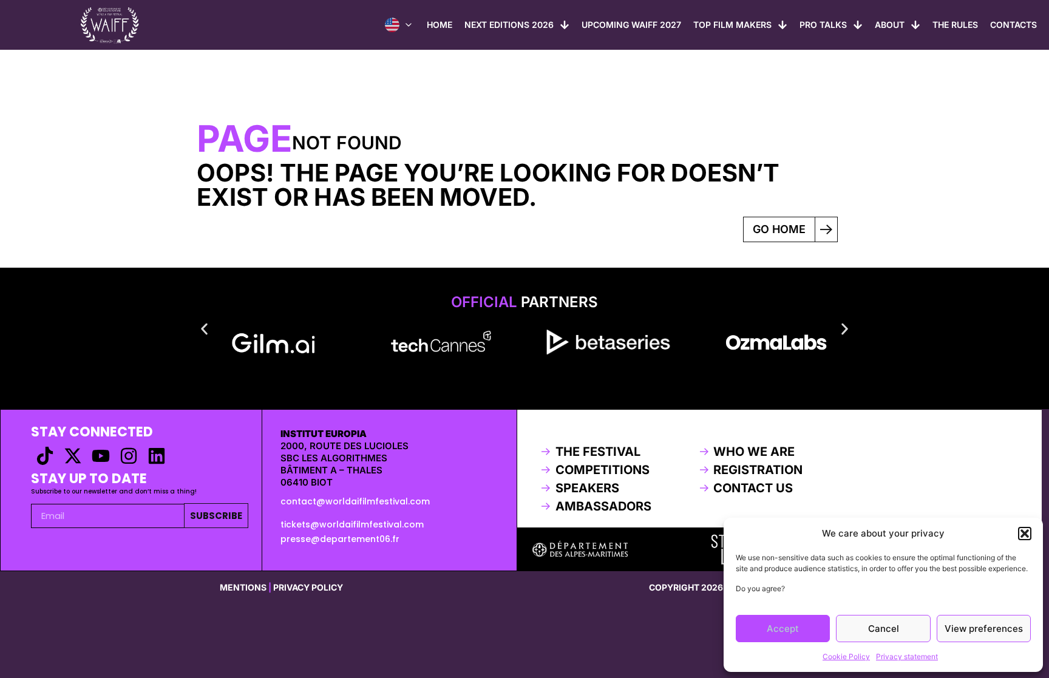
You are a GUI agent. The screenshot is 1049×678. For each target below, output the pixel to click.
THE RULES (955, 24)
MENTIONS (243, 587)
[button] (1025, 533)
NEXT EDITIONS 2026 (509, 24)
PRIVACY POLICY (308, 587)
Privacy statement (907, 656)
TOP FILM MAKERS (732, 24)
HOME (439, 24)
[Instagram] (129, 456)
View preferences (984, 628)
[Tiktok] (45, 456)
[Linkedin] (157, 456)
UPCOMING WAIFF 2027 (631, 24)
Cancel (883, 628)
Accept (783, 628)
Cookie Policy (846, 656)
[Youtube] (101, 456)
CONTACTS (1013, 24)
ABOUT (890, 24)
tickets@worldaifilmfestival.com (352, 524)
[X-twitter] (73, 456)
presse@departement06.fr (339, 539)
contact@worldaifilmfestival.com (355, 501)
